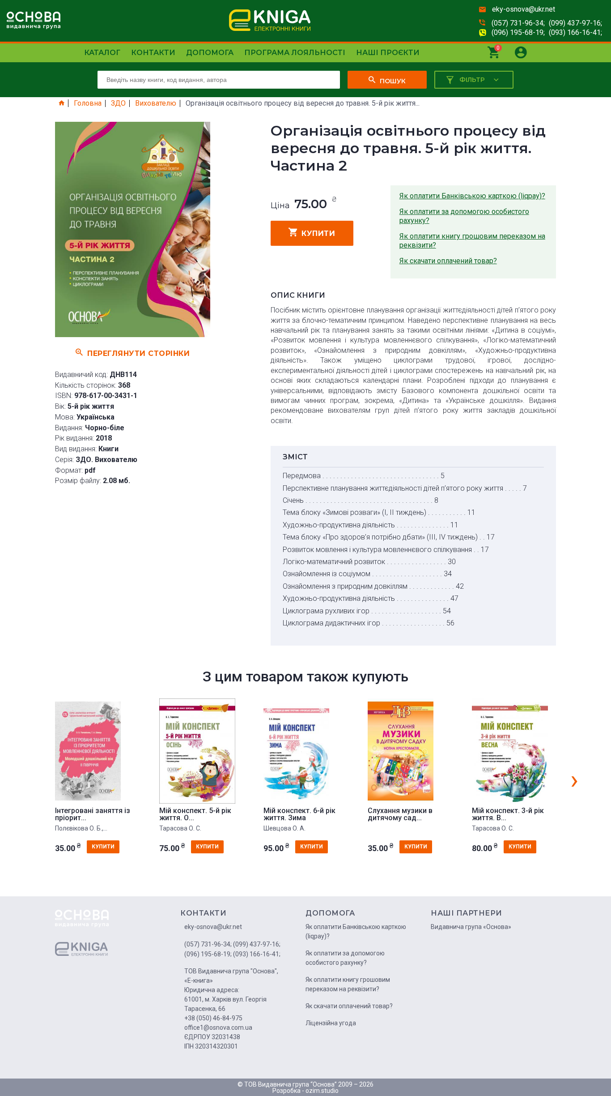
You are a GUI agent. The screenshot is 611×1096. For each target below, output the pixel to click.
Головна (88, 103)
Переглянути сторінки (138, 353)
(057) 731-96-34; (518, 23)
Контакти (153, 52)
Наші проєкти (388, 52)
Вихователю (155, 103)
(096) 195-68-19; (518, 32)
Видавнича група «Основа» (471, 926)
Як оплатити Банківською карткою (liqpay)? (472, 196)
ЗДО (118, 103)
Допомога (209, 52)
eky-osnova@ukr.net (523, 9)
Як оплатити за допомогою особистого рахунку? (464, 216)
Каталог (102, 52)
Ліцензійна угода (331, 1023)
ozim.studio (322, 1090)
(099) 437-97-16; (575, 23)
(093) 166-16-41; (575, 32)
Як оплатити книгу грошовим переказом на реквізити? (472, 240)
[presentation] (574, 779)
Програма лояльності (294, 52)
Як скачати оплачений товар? (448, 261)
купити (318, 233)
